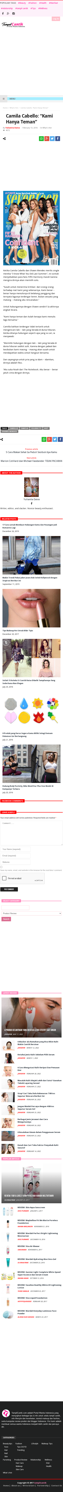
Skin (6, 1456)
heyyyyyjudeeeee (25, 1301)
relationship (7, 8)
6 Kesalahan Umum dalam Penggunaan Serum (39, 1132)
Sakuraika (22, 1250)
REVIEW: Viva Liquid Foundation (32, 1298)
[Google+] (8, 14)
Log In (56, 19)
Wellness (43, 8)
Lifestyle (34, 1443)
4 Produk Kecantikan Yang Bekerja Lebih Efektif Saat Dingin (30, 1030)
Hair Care (20, 1463)
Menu (12, 99)
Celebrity (36, 428)
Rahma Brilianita (25, 1227)
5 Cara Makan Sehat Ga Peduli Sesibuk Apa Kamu (31, 451)
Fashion (33, 3)
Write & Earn (29, 1486)
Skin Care (20, 1469)
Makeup (19, 1466)
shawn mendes (9, 431)
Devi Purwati (23, 1211)
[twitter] (52, 138)
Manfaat (54, 3)
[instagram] (13, 14)
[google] (46, 138)
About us (15, 1486)
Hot (46, 428)
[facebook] (57, 138)
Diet (48, 1463)
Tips (34, 8)
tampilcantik (40, 1483)
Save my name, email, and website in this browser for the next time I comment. (31, 870)
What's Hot (14, 108)
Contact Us (56, 1486)
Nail (6, 1453)
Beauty (22, 3)
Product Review (20, 1460)
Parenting (7, 1460)
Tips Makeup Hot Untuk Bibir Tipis (17, 631)
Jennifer (8, 1034)
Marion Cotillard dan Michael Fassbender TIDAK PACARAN (31, 459)
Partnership (43, 1486)
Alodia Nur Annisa (26, 1317)
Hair (6, 1450)
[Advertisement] (31, 61)
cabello (14, 428)
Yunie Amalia (23, 1291)
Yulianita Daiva (12, 128)
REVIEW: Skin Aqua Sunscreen (31, 1207)
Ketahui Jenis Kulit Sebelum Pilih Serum (36, 1055)
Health (43, 3)
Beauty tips (7, 1443)
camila (24, 428)
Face (6, 1447)
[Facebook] (2, 14)
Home (5, 108)
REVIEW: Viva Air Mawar (29, 1246)
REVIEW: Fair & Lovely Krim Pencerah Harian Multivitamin (29, 1195)
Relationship (36, 1460)
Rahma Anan (23, 1278)
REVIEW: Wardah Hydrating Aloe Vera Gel (37, 1259)
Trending (21, 1450)
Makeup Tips (47, 1443)
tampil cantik (22, 8)
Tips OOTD (22, 1447)
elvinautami (9, 1200)
